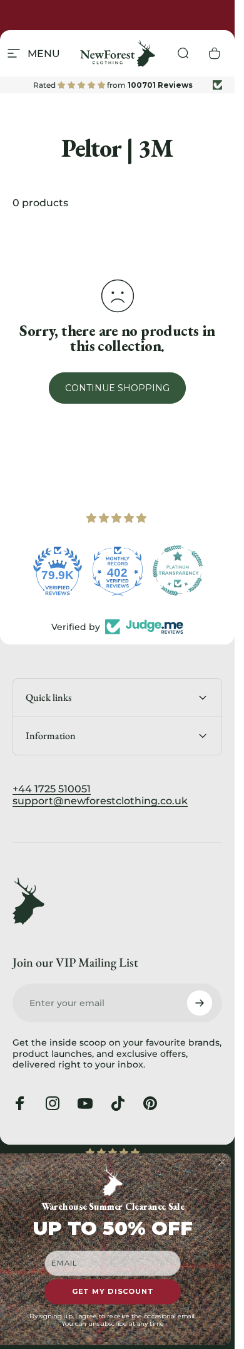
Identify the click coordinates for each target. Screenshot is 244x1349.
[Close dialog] (222, 1162)
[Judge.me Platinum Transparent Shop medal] (178, 570)
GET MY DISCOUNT (113, 1292)
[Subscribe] (199, 1003)
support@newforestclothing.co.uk (100, 801)
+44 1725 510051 (52, 789)
